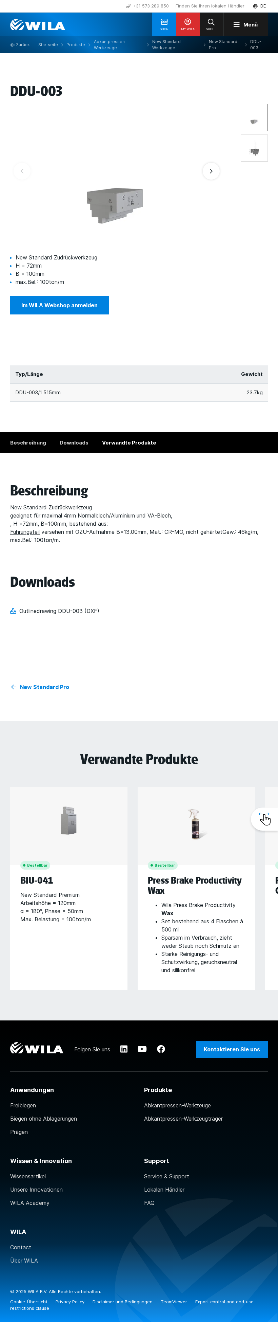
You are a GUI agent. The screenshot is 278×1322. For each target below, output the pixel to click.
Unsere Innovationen (36, 1189)
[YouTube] (142, 1049)
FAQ (149, 1202)
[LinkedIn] (123, 1049)
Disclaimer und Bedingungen (123, 1301)
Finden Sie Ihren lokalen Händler (210, 5)
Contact (20, 1247)
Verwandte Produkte (129, 442)
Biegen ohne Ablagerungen (43, 1118)
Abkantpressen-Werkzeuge (177, 1105)
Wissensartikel (28, 1176)
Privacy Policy (71, 1301)
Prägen (19, 1131)
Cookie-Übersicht (29, 1301)
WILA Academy (29, 1202)
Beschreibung (28, 442)
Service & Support (166, 1176)
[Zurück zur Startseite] (37, 24)
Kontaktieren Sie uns (232, 1049)
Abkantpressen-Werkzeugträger (183, 1118)
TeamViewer (174, 1301)
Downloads (74, 442)
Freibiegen (23, 1105)
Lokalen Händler (164, 1189)
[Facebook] (161, 1049)
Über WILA (24, 1260)
